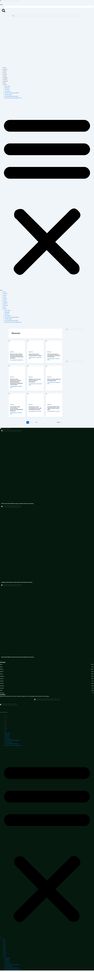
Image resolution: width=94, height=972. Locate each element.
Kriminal (5, 74)
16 (36, 422)
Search (1, 4)
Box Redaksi (8, 91)
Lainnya (5, 84)
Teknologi (5, 81)
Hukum (4, 76)
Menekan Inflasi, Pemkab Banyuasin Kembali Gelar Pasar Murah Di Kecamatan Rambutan (16, 356)
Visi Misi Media (8, 94)
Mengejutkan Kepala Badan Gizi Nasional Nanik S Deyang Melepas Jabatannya (16, 582)
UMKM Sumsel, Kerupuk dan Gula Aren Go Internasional (35, 381)
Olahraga (5, 77)
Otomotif (7, 89)
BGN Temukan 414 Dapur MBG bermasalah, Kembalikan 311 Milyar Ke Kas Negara (17, 503)
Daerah (5, 71)
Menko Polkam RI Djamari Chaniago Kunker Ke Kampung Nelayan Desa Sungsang (17, 657)
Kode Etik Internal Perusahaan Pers (13, 98)
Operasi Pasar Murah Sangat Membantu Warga (35, 354)
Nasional (5, 69)
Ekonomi (5, 79)
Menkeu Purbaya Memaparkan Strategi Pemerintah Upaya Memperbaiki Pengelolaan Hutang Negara (16, 382)
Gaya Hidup (7, 86)
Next (59, 422)
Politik (4, 72)
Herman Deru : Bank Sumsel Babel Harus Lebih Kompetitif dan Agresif (35, 408)
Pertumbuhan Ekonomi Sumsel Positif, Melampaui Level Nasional (53, 355)
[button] (47, 195)
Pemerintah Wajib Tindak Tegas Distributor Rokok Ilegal (53, 408)
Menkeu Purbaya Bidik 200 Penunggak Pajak (54, 380)
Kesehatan (7, 87)
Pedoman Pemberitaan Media (12, 92)
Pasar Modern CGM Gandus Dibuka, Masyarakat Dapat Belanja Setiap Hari (16, 408)
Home (4, 67)
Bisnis (4, 82)
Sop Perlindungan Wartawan (11, 96)
